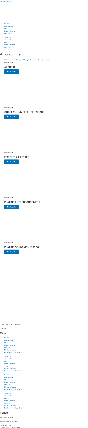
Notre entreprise (10, 31)
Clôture (6, 28)
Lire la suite (11, 72)
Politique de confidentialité (13, 352)
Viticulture (7, 24)
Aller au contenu (5, 1)
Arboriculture (8, 26)
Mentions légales (10, 350)
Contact (7, 33)
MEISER (18, 324)
